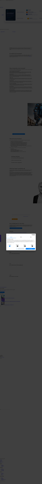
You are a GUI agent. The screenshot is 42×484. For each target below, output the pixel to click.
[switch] (17, 246)
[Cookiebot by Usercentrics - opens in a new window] (32, 234)
